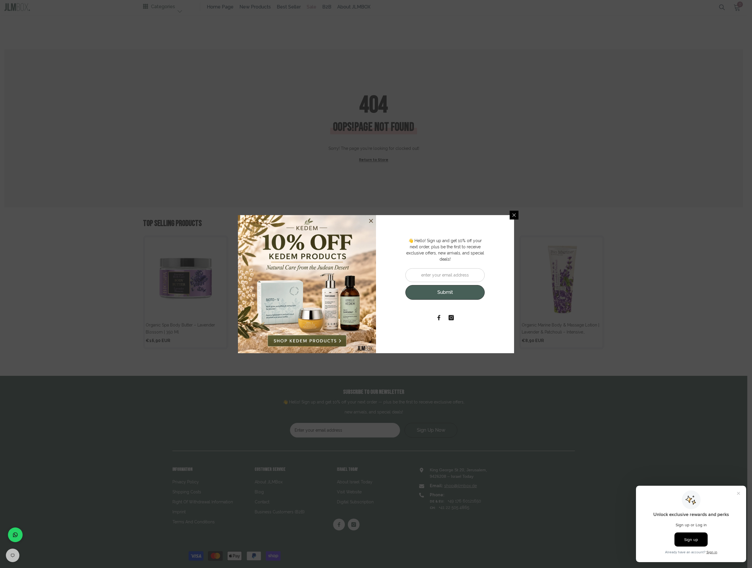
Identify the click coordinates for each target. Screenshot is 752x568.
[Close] (514, 215)
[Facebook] (439, 317)
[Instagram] (451, 317)
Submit (445, 292)
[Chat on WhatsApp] (15, 534)
